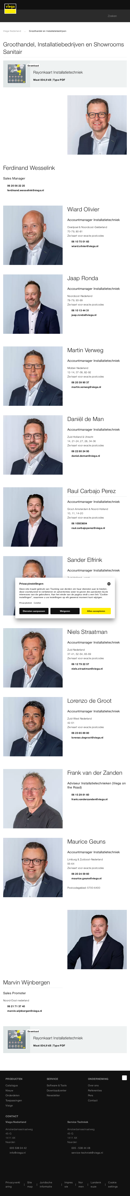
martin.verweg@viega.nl (86, 387)
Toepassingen (14, 1100)
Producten (14, 1078)
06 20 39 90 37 (80, 382)
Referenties (95, 1090)
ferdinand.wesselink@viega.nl (25, 190)
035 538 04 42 (18, 1147)
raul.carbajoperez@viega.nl (88, 528)
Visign (9, 1105)
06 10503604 (79, 523)
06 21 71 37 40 (16, 1006)
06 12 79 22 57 (80, 664)
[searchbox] (62, 16)
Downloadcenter (56, 1090)
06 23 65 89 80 (80, 733)
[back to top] (124, 1077)
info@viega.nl (18, 1152)
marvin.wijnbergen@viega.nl (24, 1010)
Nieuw (9, 1090)
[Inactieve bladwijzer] (122, 65)
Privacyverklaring (13, 1184)
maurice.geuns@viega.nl (87, 878)
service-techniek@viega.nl (87, 1152)
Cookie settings (113, 1184)
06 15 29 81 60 (80, 794)
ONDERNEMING (98, 1078)
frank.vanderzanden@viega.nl (90, 799)
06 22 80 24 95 (80, 451)
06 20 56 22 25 (16, 185)
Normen (81, 1184)
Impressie (69, 1184)
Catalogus (12, 1085)
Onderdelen (13, 1095)
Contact (93, 1100)
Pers (90, 1095)
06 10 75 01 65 (80, 241)
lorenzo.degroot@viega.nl (87, 737)
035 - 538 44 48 (81, 1147)
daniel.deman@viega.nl (86, 455)
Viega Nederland (12, 31)
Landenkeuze (96, 1184)
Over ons (93, 1085)
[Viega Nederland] (10, 4)
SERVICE (52, 1078)
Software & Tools (57, 1085)
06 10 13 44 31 (80, 310)
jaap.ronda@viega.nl (84, 315)
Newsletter (53, 1095)
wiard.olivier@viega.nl (85, 246)
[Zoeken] (125, 16)
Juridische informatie (46, 1184)
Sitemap (29, 1184)
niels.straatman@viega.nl (87, 668)
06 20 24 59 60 (80, 873)
